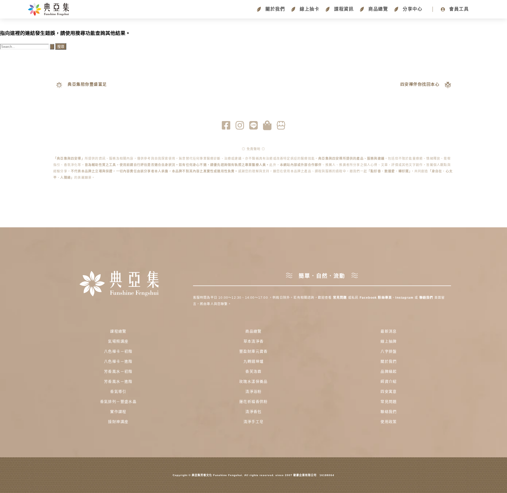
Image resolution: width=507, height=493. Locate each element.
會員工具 (458, 9)
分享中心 (412, 9)
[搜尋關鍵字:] (27, 46)
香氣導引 (118, 391)
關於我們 (274, 9)
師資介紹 (389, 381)
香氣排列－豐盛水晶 (118, 401)
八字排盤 (389, 351)
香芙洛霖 (253, 371)
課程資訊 (343, 9)
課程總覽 (118, 331)
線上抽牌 (389, 341)
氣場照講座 (118, 341)
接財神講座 (118, 422)
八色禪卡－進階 (118, 361)
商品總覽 (377, 9)
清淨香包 (253, 411)
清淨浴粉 (253, 391)
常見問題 (340, 298)
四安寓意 (389, 391)
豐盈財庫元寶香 (253, 351)
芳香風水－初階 (118, 371)
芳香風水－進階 (118, 381)
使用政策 (389, 422)
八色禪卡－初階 (118, 351)
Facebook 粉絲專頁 (376, 298)
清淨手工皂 (253, 422)
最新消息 (389, 331)
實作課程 (118, 411)
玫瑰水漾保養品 (253, 381)
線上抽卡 (309, 9)
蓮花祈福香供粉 (253, 401)
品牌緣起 (389, 371)
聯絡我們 (426, 298)
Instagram (405, 298)
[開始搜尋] (52, 46)
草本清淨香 (253, 341)
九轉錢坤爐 (253, 361)
